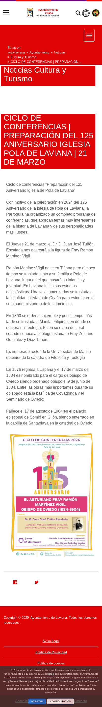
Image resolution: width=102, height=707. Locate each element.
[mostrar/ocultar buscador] (78, 13)
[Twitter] (34, 581)
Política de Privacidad (51, 652)
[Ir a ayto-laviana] (45, 12)
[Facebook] (13, 581)
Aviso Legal (51, 641)
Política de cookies (51, 663)
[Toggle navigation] (6, 12)
